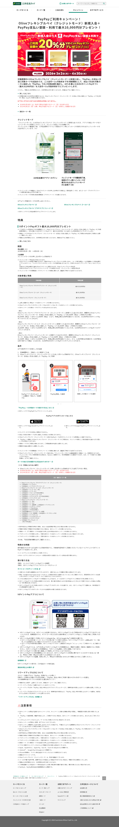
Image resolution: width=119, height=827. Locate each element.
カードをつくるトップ (19, 788)
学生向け (41, 812)
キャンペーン (78, 10)
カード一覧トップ (44, 788)
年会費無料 (42, 808)
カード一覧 (41, 10)
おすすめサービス (96, 10)
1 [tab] (58, 404)
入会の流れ (59, 10)
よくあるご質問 (62, 792)
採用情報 (82, 792)
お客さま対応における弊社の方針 (89, 800)
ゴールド (41, 804)
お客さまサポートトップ (65, 788)
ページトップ (104, 778)
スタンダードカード (45, 792)
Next (100, 379)
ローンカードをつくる (19, 796)
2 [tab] (61, 404)
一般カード (42, 800)
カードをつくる (22, 10)
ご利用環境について (86, 808)
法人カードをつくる (19, 792)
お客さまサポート (68, 3)
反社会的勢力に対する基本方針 (89, 804)
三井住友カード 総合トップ (21, 804)
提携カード (42, 796)
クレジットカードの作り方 (21, 800)
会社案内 (82, 788)
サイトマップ (61, 800)
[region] (59, 289)
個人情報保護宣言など (86, 796)
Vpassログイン (62, 796)
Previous (19, 379)
